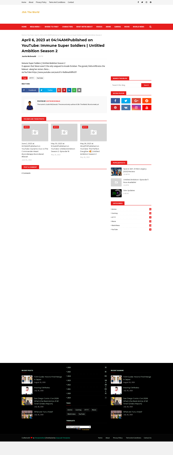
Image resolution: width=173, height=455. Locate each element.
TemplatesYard (40, 438)
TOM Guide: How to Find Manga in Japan (48, 378)
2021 (87, 389)
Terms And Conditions (57, 2)
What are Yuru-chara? (43, 412)
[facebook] (138, 2)
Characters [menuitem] (67, 27)
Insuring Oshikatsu (42, 387)
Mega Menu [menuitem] (35, 27)
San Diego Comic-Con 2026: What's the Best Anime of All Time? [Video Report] (46, 401)
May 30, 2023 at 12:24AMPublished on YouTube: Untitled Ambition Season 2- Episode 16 (63, 147)
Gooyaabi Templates (63, 438)
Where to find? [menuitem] (52, 27)
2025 (86, 372)
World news (131, 225)
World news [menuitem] (138, 27)
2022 (87, 385)
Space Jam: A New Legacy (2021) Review (135, 170)
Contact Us (147, 438)
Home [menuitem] (24, 27)
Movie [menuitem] (126, 27)
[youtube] (147, 107)
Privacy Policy (41, 2)
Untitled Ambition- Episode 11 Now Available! (135, 180)
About (31, 2)
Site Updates (129, 190)
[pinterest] (150, 2)
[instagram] (146, 2)
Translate (85, 429)
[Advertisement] (102, 14)
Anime (131, 209)
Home (24, 2)
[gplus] (136, 100)
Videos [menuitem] (99, 27)
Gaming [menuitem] (117, 27)
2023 (87, 380)
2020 (86, 393)
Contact (71, 2)
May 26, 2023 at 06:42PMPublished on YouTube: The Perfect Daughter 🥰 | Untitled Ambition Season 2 (89, 148)
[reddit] (147, 100)
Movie (131, 221)
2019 (86, 398)
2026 (86, 367)
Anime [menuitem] (108, 27)
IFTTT (32, 78)
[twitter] (142, 2)
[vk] (126, 107)
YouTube (30, 35)
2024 (87, 376)
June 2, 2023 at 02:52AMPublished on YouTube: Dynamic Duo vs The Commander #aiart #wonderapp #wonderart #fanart (35, 150)
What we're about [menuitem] (84, 27)
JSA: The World (30, 12)
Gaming (131, 213)
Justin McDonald (29, 56)
